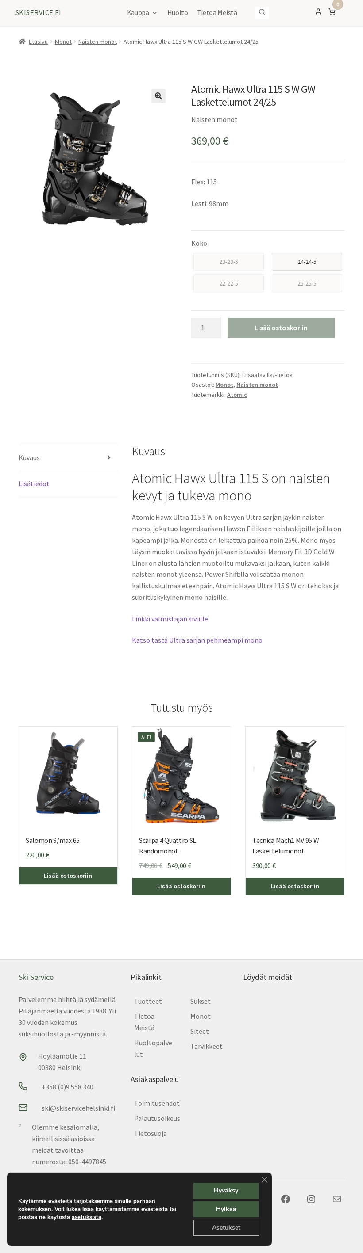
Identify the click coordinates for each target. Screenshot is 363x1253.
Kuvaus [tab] (29, 457)
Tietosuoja (150, 1133)
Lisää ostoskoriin (281, 327)
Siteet (199, 1031)
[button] (158, 96)
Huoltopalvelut (153, 1048)
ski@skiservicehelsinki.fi (78, 1108)
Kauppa (138, 12)
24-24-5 (307, 262)
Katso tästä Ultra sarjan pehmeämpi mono (197, 640)
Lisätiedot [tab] (34, 483)
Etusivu (38, 42)
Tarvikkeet (206, 1046)
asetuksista (86, 1217)
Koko (199, 243)
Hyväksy (226, 1190)
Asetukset (226, 1227)
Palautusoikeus (157, 1118)
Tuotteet (148, 1001)
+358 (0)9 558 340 (67, 1086)
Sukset (200, 1001)
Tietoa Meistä (217, 12)
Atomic (237, 395)
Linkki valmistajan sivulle (170, 618)
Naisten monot (97, 42)
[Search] (262, 13)
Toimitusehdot (157, 1103)
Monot (63, 42)
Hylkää (226, 1209)
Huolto (177, 12)
